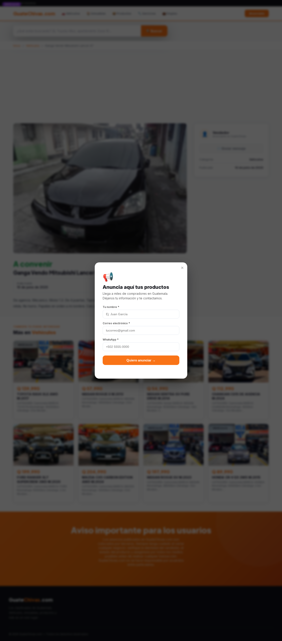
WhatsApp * (111, 339)
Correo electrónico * (116, 323)
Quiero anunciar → (141, 360)
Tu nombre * (111, 307)
